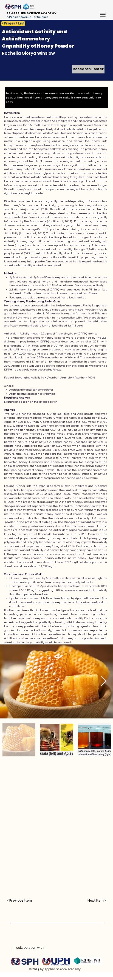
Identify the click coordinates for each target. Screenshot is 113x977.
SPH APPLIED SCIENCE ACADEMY (31, 13)
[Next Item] (103, 681)
